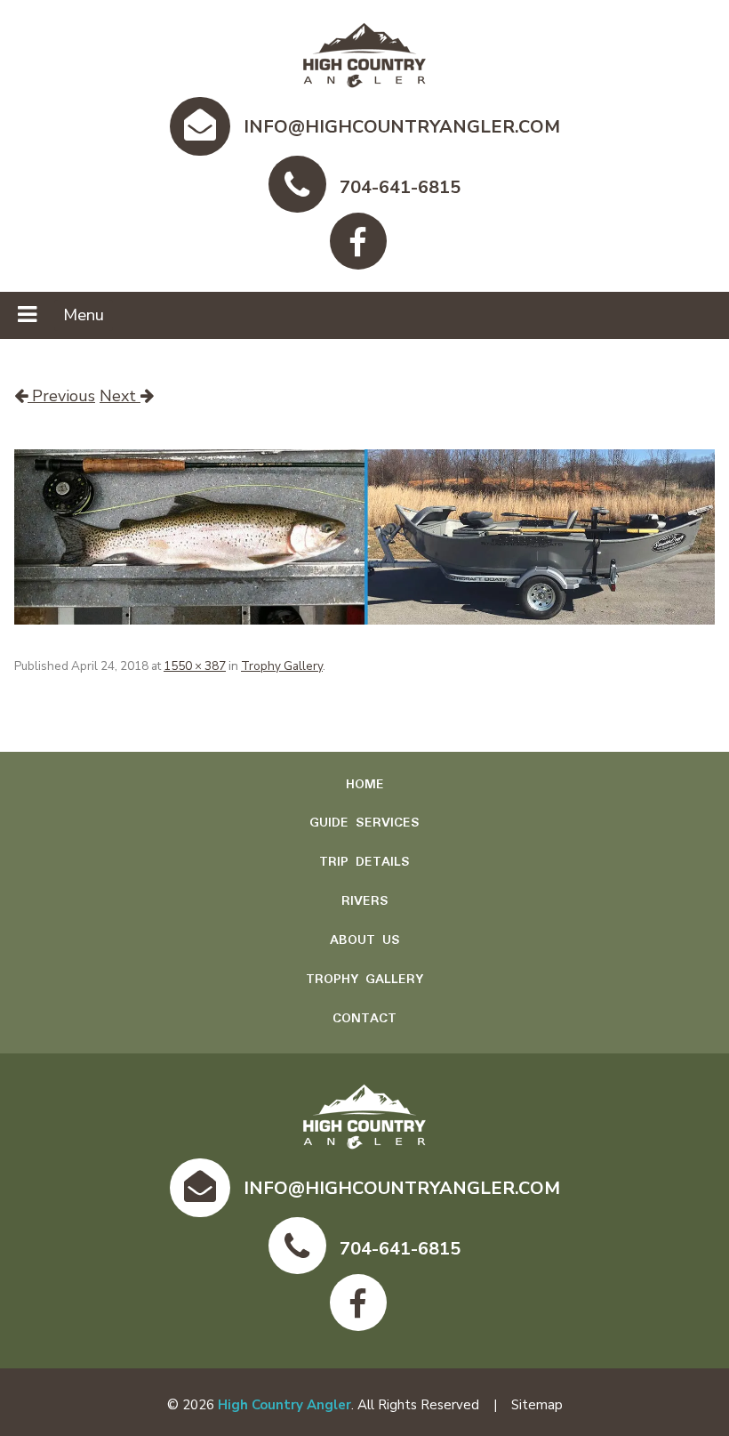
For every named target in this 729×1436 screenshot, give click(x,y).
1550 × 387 (195, 665)
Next (120, 396)
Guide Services (364, 823)
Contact (364, 1018)
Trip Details (364, 862)
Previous (61, 396)
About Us (365, 940)
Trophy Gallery (282, 665)
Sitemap (537, 1405)
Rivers (365, 901)
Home (365, 784)
